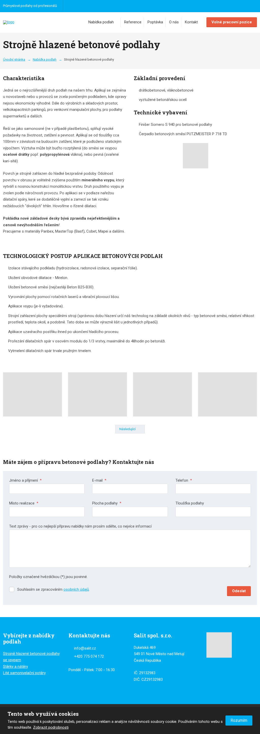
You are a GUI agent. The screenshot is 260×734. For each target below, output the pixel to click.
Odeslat (239, 591)
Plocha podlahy (106, 503)
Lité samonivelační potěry (24, 673)
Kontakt (191, 22)
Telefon (183, 480)
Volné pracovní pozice (232, 22)
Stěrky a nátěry (15, 666)
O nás (174, 22)
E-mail (99, 480)
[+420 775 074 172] (69, 6)
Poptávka (155, 22)
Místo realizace (23, 503)
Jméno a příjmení (25, 480)
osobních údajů (76, 589)
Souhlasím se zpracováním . (53, 589)
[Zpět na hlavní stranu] (26, 22)
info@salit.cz (85, 648)
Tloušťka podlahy (189, 503)
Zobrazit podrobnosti (51, 727)
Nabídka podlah (101, 22)
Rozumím (239, 720)
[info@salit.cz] (76, 6)
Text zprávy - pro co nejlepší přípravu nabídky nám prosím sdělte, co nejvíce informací (80, 526)
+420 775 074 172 (89, 656)
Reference (132, 22)
